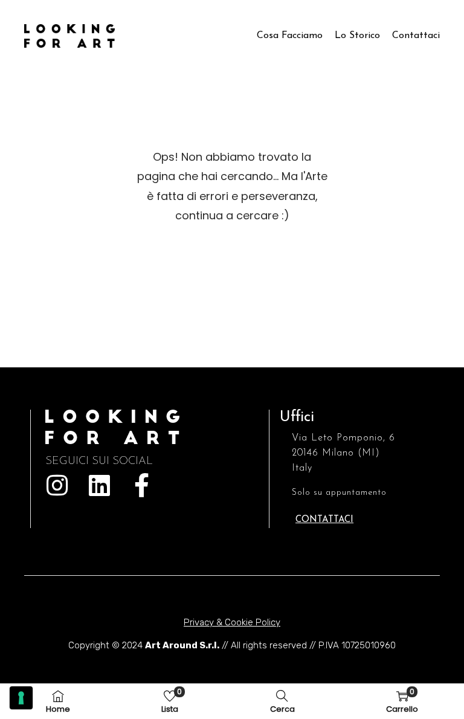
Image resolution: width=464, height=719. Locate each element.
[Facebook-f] (142, 485)
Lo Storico (357, 35)
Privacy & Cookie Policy (232, 622)
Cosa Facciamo (290, 35)
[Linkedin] (100, 485)
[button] (324, 520)
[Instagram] (57, 485)
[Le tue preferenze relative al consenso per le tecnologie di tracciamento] (21, 697)
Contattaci (416, 35)
